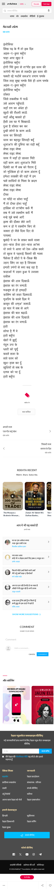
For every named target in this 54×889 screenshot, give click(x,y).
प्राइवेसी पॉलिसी (15, 865)
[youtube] (27, 854)
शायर (12, 16)
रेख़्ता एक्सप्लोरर (33, 800)
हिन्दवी (5, 816)
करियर (29, 794)
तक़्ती (4, 788)
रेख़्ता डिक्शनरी (8, 821)
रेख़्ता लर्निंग (31, 821)
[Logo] (12, 4)
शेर (17, 16)
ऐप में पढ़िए (27, 877)
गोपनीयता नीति (22, 756)
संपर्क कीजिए (32, 788)
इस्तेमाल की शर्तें (29, 865)
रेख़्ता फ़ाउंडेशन (33, 776)
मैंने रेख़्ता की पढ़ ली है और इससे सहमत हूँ (24, 758)
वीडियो (32, 16)
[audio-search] (49, 10)
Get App (46, 4)
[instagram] (33, 854)
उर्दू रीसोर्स (6, 794)
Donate (36, 4)
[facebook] (13, 854)
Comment (42, 654)
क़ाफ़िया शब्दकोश (9, 782)
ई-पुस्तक (40, 16)
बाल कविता (26, 412)
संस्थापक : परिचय (34, 782)
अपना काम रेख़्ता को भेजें (12, 800)
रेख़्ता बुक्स (6, 827)
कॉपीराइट (40, 865)
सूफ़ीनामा (30, 816)
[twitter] (20, 854)
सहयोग (5, 776)
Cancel (32, 654)
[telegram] (40, 854)
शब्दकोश (24, 16)
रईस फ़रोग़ (6, 32)
